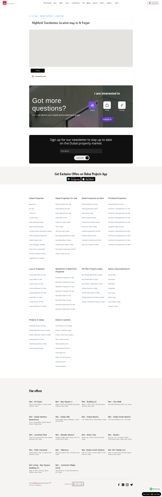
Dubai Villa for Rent (87, 213)
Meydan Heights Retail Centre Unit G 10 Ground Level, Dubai (68, 437)
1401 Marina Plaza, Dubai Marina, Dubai (94, 418)
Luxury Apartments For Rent (37, 293)
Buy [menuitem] (55, 3)
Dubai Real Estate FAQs (36, 227)
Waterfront (111, 284)
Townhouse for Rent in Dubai (91, 222)
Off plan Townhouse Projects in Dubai (93, 302)
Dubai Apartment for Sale (63, 213)
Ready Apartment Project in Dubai (39, 330)
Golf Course (111, 293)
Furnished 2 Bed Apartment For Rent (119, 236)
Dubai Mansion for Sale (63, 209)
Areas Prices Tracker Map (37, 249)
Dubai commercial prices (63, 357)
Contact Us (32, 213)
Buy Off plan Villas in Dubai (90, 279)
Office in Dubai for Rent (89, 218)
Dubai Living (112, 275)
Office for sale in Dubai (62, 231)
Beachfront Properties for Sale (65, 278)
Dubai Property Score (35, 240)
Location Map (33, 218)
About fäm (32, 204)
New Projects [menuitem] (48, 3)
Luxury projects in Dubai (36, 339)
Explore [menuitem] (109, 3)
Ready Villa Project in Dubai (37, 326)
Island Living (112, 297)
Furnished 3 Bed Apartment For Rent (119, 240)
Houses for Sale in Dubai (63, 222)
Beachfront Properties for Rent (65, 282)
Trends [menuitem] (101, 3)
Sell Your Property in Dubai (37, 253)
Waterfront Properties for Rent (65, 291)
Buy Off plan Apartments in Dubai (92, 275)
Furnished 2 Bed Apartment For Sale (119, 213)
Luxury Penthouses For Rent (37, 306)
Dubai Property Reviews (36, 348)
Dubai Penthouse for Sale (63, 204)
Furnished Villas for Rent (89, 236)
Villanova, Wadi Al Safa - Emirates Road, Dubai (68, 452)
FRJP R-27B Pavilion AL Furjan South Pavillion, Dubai (40, 404)
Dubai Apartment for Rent (90, 209)
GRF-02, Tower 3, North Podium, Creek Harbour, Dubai (94, 452)
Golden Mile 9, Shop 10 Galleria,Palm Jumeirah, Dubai (40, 452)
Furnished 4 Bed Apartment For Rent (119, 245)
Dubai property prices (62, 344)
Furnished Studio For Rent (116, 227)
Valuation (154, 3)
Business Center (113, 306)
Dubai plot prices (61, 362)
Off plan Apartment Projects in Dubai (93, 297)
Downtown (111, 288)
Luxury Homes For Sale (36, 284)
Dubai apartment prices (63, 348)
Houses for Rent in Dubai (89, 227)
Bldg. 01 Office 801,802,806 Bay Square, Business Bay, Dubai (68, 404)
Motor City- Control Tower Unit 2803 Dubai (93, 437)
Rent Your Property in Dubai (90, 245)
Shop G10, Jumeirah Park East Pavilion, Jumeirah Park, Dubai (41, 437)
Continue (106, 119)
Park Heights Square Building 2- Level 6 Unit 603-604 (67, 419)
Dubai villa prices (61, 353)
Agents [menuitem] (88, 3)
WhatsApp (156, 489)
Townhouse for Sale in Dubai (64, 245)
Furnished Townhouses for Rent (91, 240)
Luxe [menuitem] (67, 3)
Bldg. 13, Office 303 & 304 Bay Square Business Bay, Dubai (93, 404)
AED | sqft (79, 484)
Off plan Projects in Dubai (89, 288)
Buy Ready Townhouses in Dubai (66, 249)
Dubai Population (61, 366)
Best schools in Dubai (62, 339)
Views (38, 71)
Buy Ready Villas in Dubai (63, 240)
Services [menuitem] (95, 3)
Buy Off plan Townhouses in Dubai (92, 284)
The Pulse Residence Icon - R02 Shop (119, 418)
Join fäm (31, 209)
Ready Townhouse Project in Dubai (40, 335)
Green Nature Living (114, 302)
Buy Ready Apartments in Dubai (65, 236)
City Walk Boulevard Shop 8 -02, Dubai (119, 403)
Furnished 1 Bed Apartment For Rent (119, 231)
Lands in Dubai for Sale (63, 253)
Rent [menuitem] (60, 3)
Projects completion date (63, 330)
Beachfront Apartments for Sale (65, 304)
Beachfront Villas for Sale (63, 295)
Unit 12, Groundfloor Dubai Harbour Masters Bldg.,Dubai (40, 420)
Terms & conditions (35, 485)
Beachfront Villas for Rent (63, 300)
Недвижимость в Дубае (36, 258)
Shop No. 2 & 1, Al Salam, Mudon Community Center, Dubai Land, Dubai (120, 437)
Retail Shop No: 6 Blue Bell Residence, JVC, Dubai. (67, 468)
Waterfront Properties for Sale (65, 287)
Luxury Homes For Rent (36, 302)
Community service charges (64, 326)
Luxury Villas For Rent (35, 297)
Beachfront (111, 279)
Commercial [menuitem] (75, 3)
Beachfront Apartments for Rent (65, 309)
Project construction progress (65, 335)
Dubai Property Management (38, 236)
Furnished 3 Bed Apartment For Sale (119, 218)
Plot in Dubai (59, 227)
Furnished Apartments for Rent (91, 231)
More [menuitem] (116, 3)
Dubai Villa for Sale (61, 218)
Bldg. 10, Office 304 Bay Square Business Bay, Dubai (39, 468)
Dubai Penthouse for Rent (90, 204)
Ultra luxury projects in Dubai (38, 344)
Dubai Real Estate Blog (36, 222)
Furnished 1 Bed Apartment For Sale (119, 209)
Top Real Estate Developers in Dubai (40, 231)
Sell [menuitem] (83, 3)
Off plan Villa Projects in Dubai (91, 293)
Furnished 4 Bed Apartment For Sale (119, 222)
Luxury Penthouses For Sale (37, 288)
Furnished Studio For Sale (116, 204)
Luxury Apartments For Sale (37, 275)
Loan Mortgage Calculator (37, 245)
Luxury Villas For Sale (35, 279)
